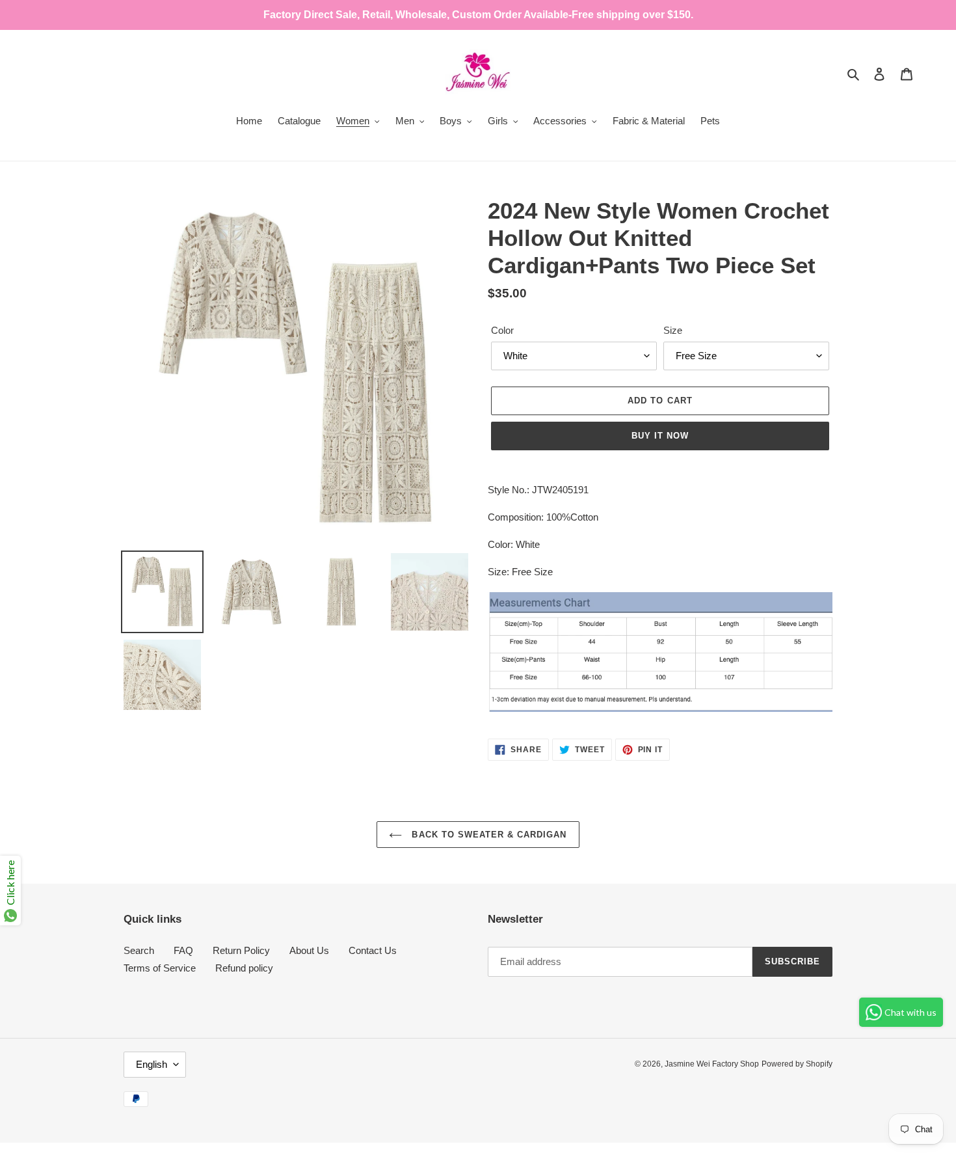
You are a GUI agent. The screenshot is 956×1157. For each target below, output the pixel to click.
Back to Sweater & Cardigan (487, 834)
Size (672, 330)
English (151, 1064)
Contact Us (373, 950)
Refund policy (244, 967)
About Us (309, 950)
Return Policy (241, 950)
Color (502, 330)
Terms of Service (160, 967)
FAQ (183, 950)
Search (139, 950)
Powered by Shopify (797, 1064)
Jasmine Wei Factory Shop (712, 1064)
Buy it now (660, 436)
